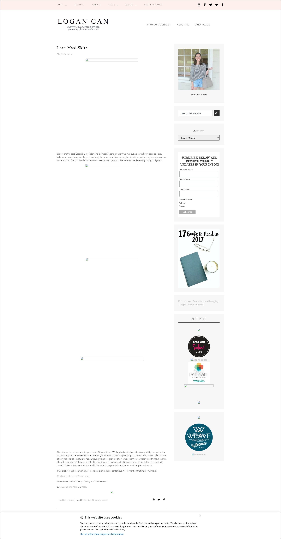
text (183, 206)
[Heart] (210, 4)
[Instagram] (199, 4)
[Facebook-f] (222, 4)
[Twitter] (216, 4)
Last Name (184, 189)
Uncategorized (99, 500)
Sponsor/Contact (159, 25)
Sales (129, 5)
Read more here (199, 94)
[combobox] (195, 113)
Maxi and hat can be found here (73, 476)
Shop (112, 5)
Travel (96, 5)
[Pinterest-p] (204, 4)
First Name (184, 179)
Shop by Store (153, 5)
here (69, 487)
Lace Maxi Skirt (72, 47)
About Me (183, 25)
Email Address (186, 170)
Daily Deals (202, 25)
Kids (60, 5)
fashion (79, 5)
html (183, 203)
